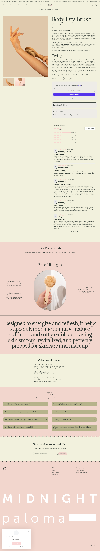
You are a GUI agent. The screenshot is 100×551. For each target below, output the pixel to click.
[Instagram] (4, 469)
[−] (64, 78)
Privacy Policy (80, 467)
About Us (12, 5)
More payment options (74, 97)
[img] (62, 150)
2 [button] (73, 231)
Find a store (29, 5)
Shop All (47, 9)
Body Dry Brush (56, 9)
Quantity (54, 78)
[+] (70, 78)
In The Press (20, 5)
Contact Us (38, 5)
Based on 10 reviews (60, 130)
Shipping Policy (80, 470)
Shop (53, 467)
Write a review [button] (89, 128)
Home (41, 9)
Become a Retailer (81, 472)
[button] (93, 5)
